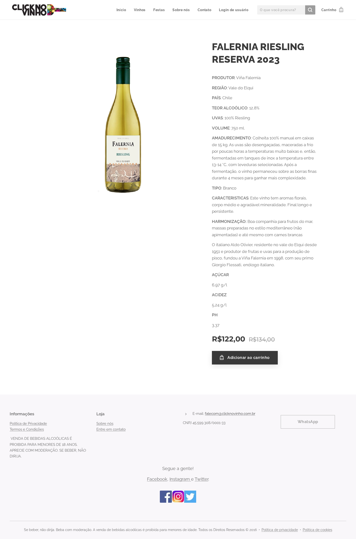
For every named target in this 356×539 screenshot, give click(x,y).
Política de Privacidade (28, 423)
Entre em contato (111, 429)
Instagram (180, 479)
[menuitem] (122, 10)
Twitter (201, 479)
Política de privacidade (280, 530)
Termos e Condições (27, 429)
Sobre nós (104, 423)
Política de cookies (317, 530)
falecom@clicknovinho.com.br (230, 413)
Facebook (157, 479)
